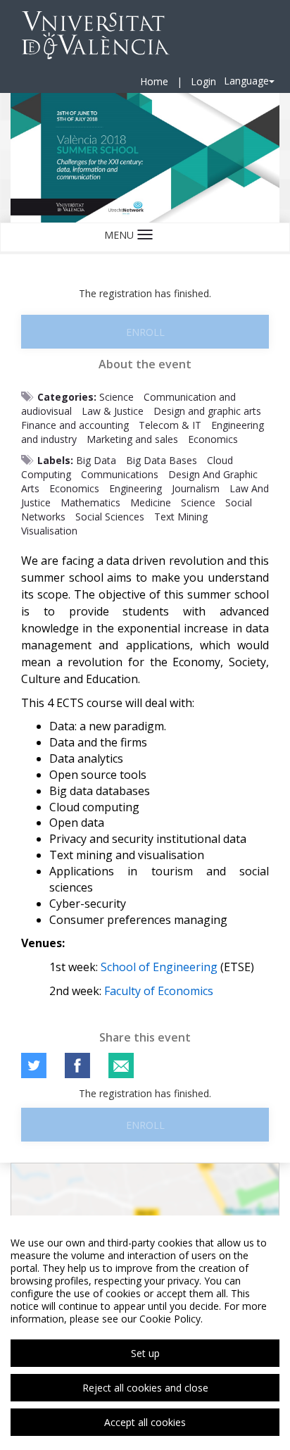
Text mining (181, 516)
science (198, 502)
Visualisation (49, 530)
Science (116, 397)
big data (96, 460)
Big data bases (161, 460)
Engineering (135, 488)
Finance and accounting (75, 425)
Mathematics (90, 502)
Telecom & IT (170, 425)
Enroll (145, 332)
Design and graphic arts (207, 411)
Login (203, 81)
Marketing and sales (132, 439)
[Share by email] (121, 1065)
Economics (213, 439)
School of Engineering (159, 967)
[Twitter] (33, 1065)
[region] (145, 1332)
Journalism (196, 488)
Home (154, 81)
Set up (145, 1353)
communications (119, 474)
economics (74, 488)
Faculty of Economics (158, 991)
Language (246, 80)
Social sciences (109, 516)
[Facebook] (77, 1065)
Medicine (150, 502)
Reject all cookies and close (145, 1387)
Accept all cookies (145, 1422)
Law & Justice (113, 411)
